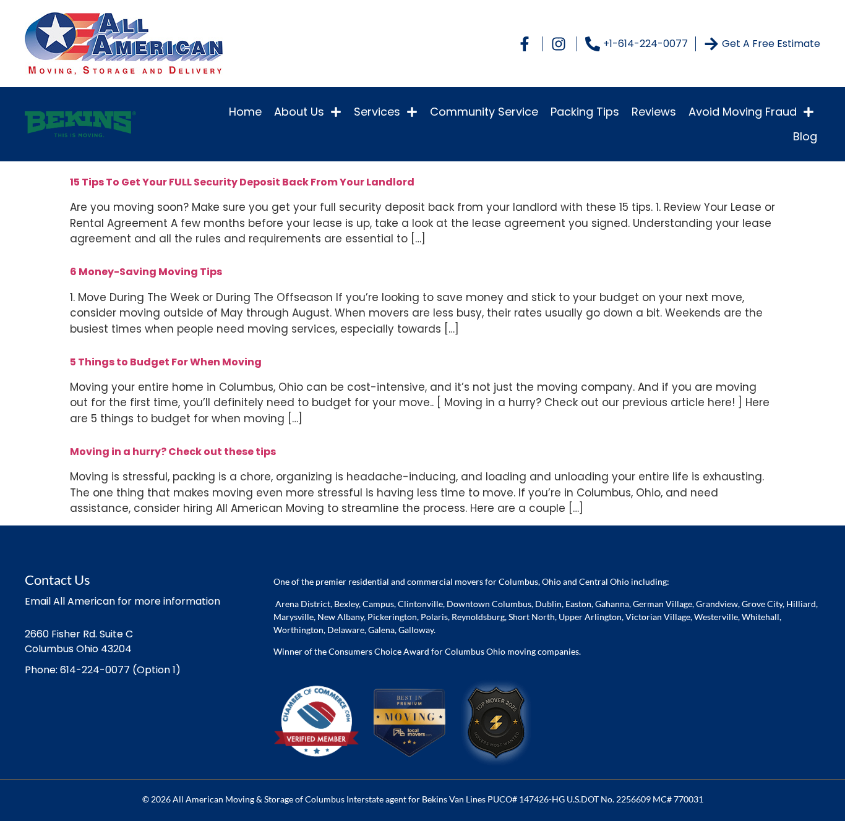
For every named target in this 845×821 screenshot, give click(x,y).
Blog (805, 136)
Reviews (654, 111)
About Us (299, 111)
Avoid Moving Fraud (742, 111)
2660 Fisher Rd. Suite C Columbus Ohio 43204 (79, 641)
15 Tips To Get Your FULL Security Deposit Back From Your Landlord (242, 182)
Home (245, 111)
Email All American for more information (122, 601)
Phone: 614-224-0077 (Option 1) (103, 670)
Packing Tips (585, 111)
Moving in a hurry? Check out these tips (173, 452)
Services (377, 111)
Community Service (484, 111)
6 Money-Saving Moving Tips (146, 272)
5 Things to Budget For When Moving (166, 362)
